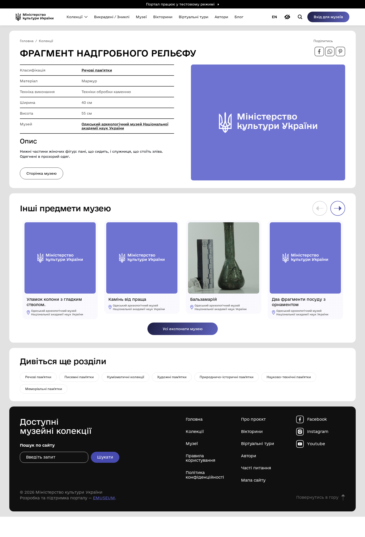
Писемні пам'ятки (79, 377)
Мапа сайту (253, 480)
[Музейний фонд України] (36, 17)
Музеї (192, 443)
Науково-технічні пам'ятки (289, 377)
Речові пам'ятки (97, 70)
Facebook (317, 419)
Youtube (316, 444)
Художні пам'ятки (172, 377)
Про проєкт (253, 419)
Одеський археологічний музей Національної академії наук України (125, 126)
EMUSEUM (104, 498)
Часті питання (256, 468)
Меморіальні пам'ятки (43, 389)
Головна (194, 419)
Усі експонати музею (183, 329)
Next (337, 208)
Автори (248, 456)
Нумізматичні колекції (125, 377)
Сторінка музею (41, 173)
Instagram (317, 431)
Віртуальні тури (257, 443)
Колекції (195, 431)
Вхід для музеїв (328, 17)
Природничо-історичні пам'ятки (226, 377)
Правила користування (200, 458)
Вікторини (252, 431)
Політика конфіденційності (205, 474)
